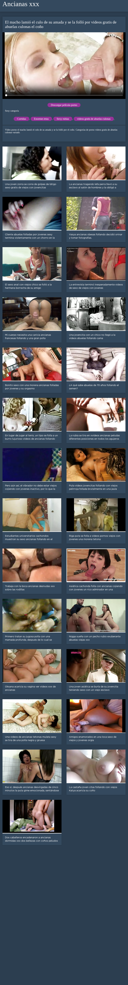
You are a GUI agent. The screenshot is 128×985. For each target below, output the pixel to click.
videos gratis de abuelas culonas (93, 118)
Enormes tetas (41, 118)
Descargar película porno (64, 105)
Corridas (21, 118)
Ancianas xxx (20, 4)
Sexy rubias (63, 118)
